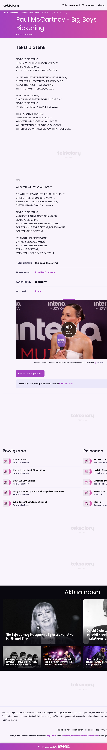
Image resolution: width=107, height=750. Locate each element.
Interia (5, 13)
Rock (37, 13)
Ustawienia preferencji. (89, 736)
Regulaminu (52, 736)
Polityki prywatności (70, 736)
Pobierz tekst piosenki (30, 373)
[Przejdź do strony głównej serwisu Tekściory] (11, 5)
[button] (71, 5)
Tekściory (14, 13)
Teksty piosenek (27, 13)
